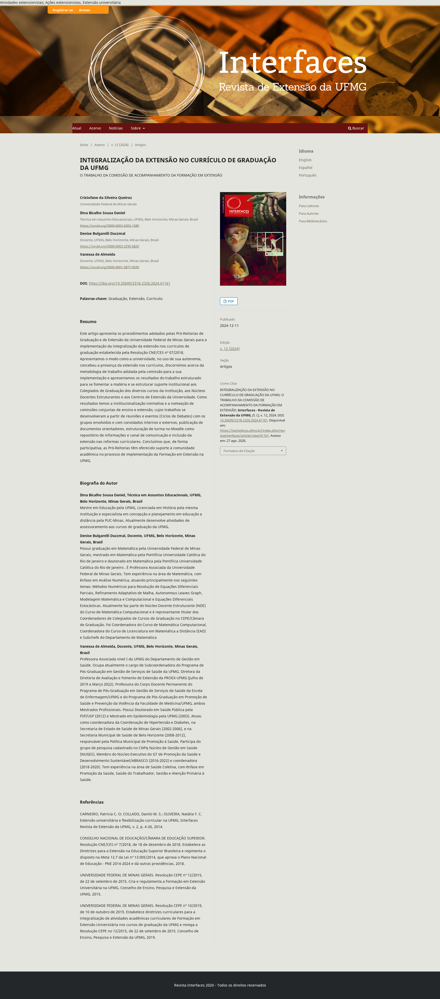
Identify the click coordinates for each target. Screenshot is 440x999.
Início (84, 144)
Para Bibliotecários (313, 221)
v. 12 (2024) (120, 144)
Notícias (116, 128)
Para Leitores (309, 206)
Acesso (84, 10)
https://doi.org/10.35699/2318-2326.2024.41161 (129, 283)
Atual (76, 128)
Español (305, 167)
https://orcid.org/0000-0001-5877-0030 (109, 267)
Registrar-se (63, 10)
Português (308, 175)
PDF (230, 301)
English (305, 159)
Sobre (136, 128)
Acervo (95, 128)
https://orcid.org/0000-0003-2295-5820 (109, 246)
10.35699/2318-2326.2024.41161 (244, 420)
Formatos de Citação (239, 450)
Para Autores (309, 213)
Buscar (357, 128)
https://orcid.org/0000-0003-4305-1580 (109, 225)
